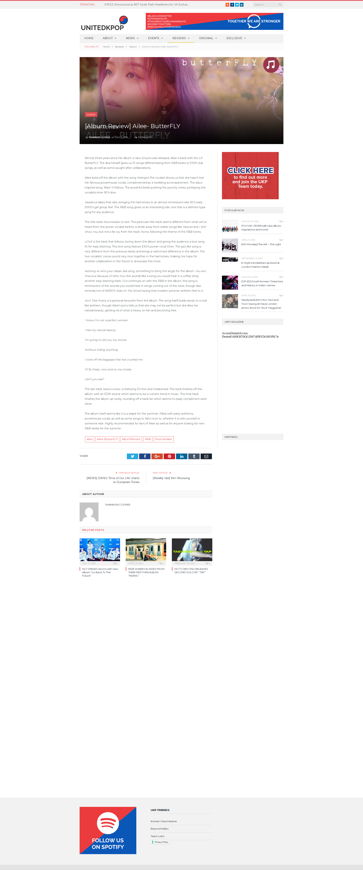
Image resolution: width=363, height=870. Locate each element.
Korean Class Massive (164, 821)
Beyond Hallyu (159, 828)
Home (88, 38)
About (108, 38)
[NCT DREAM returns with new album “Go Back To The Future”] (100, 551)
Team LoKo (157, 836)
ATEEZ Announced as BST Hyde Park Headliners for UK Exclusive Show (147, 4)
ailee (90, 439)
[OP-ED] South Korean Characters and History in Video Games (262, 283)
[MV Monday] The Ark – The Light (261, 244)
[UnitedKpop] (104, 21)
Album (91, 114)
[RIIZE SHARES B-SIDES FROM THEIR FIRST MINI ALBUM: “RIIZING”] (146, 551)
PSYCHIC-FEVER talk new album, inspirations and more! (261, 227)
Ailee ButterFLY (107, 439)
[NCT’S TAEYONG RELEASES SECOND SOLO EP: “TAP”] (192, 551)
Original (206, 38)
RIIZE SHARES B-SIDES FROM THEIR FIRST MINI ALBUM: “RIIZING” (146, 572)
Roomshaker (163, 439)
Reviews (179, 38)
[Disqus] (146, 635)
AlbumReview (131, 439)
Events (153, 38)
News (130, 38)
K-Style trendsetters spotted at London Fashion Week (260, 264)
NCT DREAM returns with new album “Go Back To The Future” (100, 572)
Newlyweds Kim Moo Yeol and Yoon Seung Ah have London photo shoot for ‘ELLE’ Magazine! (261, 303)
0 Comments (144, 137)
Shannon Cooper (99, 137)
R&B (148, 439)
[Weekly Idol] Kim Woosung (171, 478)
